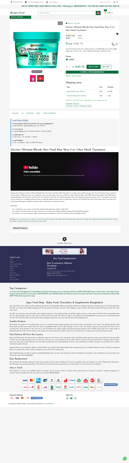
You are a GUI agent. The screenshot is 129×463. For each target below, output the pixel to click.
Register (12, 262)
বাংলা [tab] (23, 113)
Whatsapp (83, 106)
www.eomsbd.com (48, 403)
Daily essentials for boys (27, 296)
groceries (59, 291)
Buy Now (105, 67)
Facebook (69, 106)
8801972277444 (17, 2)
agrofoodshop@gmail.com (35, 2)
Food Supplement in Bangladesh (30, 291)
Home (70, 23)
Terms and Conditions (16, 264)
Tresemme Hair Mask (55, 219)
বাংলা (116, 2)
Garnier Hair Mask (29, 219)
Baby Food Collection (66, 294)
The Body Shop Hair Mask (70, 219)
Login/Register (53, 2)
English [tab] (15, 113)
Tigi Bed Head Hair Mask (25, 221)
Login (11, 259)
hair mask (77, 23)
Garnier (80, 38)
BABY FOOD (14, 296)
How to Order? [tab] (49, 113)
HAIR (117, 294)
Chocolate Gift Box (85, 294)
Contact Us (13, 273)
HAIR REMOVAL (43, 294)
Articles (12, 270)
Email (89, 106)
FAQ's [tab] (38, 113)
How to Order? (14, 279)
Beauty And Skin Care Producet (26, 294)
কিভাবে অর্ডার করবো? (73, 76)
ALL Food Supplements (64, 259)
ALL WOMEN (54, 294)
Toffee (113, 294)
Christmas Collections (70, 291)
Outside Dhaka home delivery (76, 96)
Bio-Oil (76, 294)
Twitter (76, 106)
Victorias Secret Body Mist (101, 294)
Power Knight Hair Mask (88, 219)
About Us (12, 277)
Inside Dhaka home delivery (76, 91)
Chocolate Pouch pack (48, 291)
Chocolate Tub (14, 291)
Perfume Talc (104, 291)
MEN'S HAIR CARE (84, 291)
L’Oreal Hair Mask (42, 219)
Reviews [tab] (30, 113)
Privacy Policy (14, 266)
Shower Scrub (95, 291)
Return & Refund (15, 275)
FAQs (11, 268)
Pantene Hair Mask (102, 219)
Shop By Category (17, 17)
